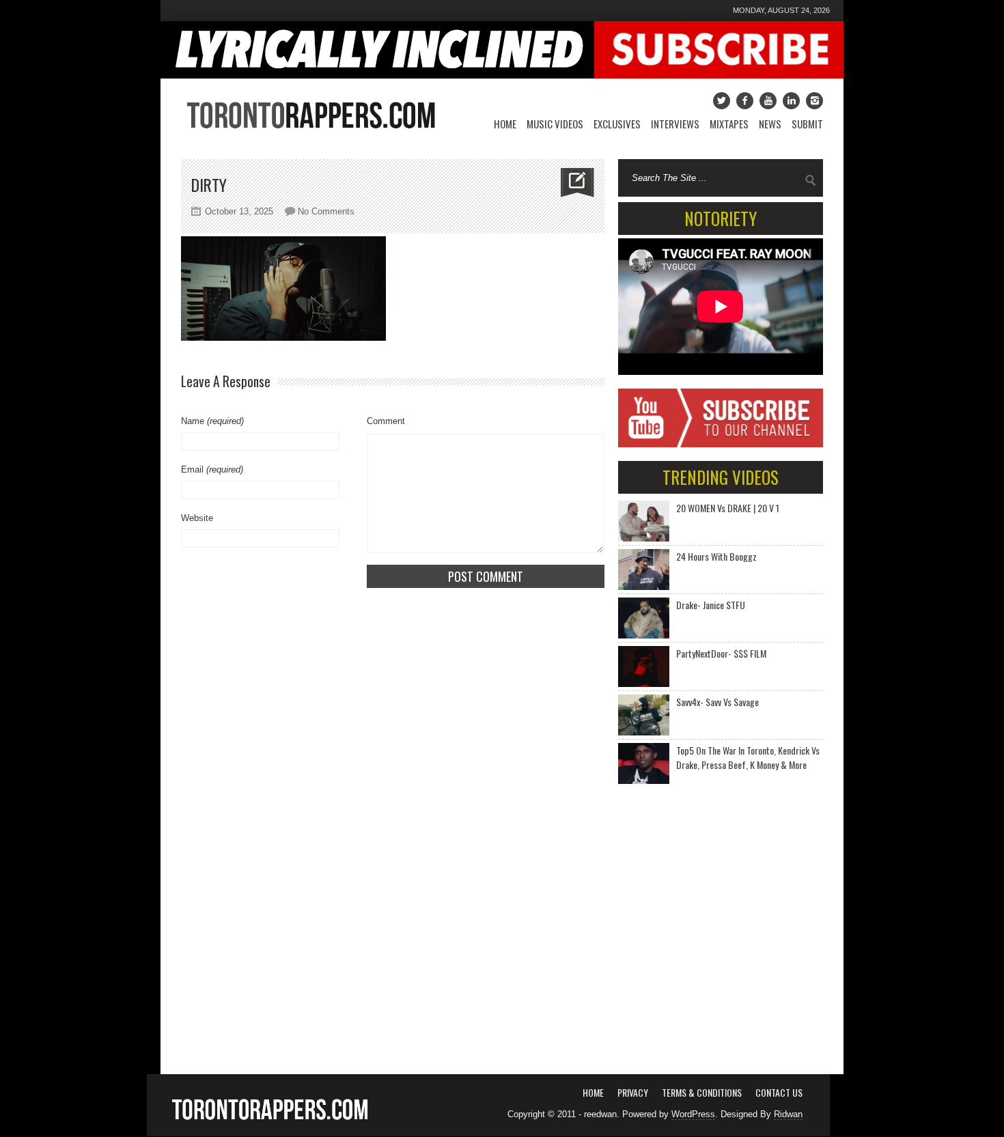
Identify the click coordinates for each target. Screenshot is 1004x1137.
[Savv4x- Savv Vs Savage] (643, 714)
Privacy (632, 1092)
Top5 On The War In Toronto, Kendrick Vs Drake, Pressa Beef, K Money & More (748, 757)
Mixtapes (729, 123)
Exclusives (617, 123)
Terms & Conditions (702, 1092)
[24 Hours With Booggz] (643, 569)
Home (505, 123)
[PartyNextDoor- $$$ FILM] (643, 666)
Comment (386, 421)
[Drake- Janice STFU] (643, 618)
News (770, 123)
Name (212, 421)
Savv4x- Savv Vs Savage (717, 701)
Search (810, 180)
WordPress (693, 1114)
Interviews (675, 123)
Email (212, 469)
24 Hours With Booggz (716, 556)
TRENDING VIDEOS (721, 477)
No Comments (326, 211)
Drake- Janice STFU (710, 605)
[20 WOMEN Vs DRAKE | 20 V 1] (643, 521)
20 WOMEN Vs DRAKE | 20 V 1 (727, 508)
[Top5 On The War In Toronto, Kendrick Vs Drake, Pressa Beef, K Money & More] (643, 763)
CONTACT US (779, 1092)
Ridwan (788, 1114)
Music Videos (555, 123)
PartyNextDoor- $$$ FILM (721, 653)
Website (197, 518)
